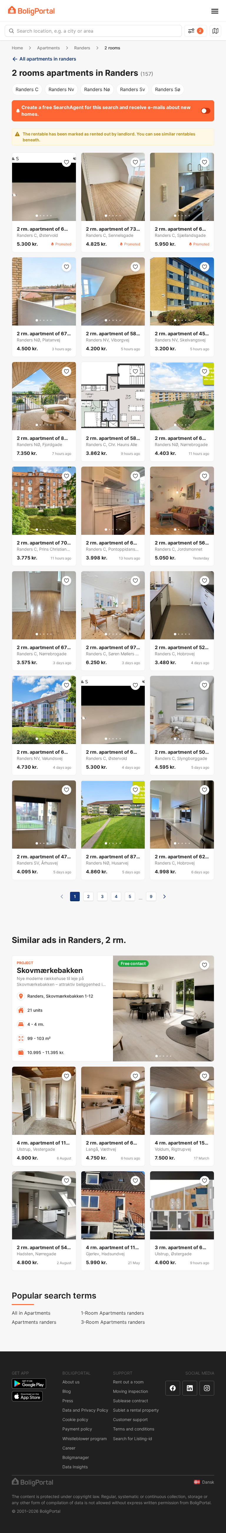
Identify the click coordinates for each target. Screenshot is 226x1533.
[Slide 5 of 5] (51, 215)
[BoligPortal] (31, 11)
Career (68, 1447)
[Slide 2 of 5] (40, 215)
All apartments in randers (47, 59)
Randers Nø (97, 89)
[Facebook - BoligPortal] (172, 1388)
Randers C (27, 89)
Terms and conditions (133, 1428)
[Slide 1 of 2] (111, 425)
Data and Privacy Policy (85, 1410)
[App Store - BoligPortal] (27, 1396)
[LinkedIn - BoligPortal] (189, 1388)
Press (67, 1400)
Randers (82, 47)
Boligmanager (75, 1457)
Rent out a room (128, 1381)
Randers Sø (167, 89)
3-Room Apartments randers (113, 1322)
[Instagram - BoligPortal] (207, 1388)
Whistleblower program (84, 1438)
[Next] (164, 896)
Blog (66, 1391)
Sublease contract (130, 1400)
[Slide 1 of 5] (37, 215)
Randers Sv (132, 89)
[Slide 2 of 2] (115, 425)
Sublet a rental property (136, 1410)
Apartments (48, 47)
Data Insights (75, 1466)
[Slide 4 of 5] (47, 215)
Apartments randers (34, 1322)
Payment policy (77, 1428)
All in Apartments (31, 1313)
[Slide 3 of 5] (44, 215)
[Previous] (62, 896)
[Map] (215, 31)
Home (17, 47)
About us (70, 1381)
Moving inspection (130, 1391)
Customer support (130, 1419)
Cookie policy (75, 1419)
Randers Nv (61, 89)
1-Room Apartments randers (112, 1313)
